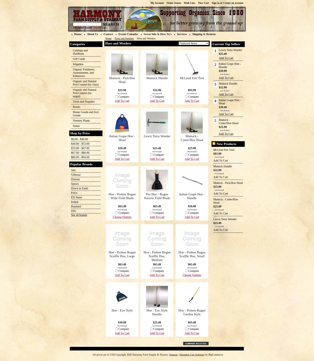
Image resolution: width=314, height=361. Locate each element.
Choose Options (122, 217)
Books (75, 107)
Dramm (75, 179)
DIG (73, 211)
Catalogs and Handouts (80, 52)
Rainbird (76, 206)
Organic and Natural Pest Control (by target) (83, 93)
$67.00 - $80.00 (80, 152)
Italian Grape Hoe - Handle (192, 196)
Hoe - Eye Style (122, 310)
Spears (75, 183)
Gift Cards (79, 58)
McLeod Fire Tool (192, 78)
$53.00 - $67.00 (80, 148)
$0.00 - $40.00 (79, 139)
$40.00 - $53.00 (80, 143)
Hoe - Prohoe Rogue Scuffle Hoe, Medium (157, 256)
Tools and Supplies (83, 101)
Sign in (216, 3)
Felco (74, 192)
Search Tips (100, 27)
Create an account (233, 3)
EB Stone (76, 197)
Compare (193, 96)
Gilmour (76, 174)
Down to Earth (79, 188)
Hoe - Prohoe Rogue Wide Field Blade (122, 196)
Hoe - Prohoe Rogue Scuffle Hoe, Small (192, 254)
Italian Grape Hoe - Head (122, 138)
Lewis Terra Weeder (157, 136)
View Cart (203, 3)
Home (108, 38)
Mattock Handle (157, 78)
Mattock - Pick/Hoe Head (122, 80)
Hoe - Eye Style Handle (157, 312)
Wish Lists (189, 3)
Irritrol (74, 201)
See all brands (79, 215)
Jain (73, 170)
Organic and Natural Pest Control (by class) (85, 83)
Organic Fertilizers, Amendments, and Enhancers (83, 72)
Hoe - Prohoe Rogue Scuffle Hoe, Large (122, 254)
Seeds (75, 126)
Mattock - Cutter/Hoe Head (192, 138)
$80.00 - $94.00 (80, 157)
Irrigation (77, 64)
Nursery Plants (81, 120)
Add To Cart (192, 100)
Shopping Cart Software (192, 354)
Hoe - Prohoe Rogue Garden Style (192, 312)
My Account (157, 3)
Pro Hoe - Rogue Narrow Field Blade (157, 196)
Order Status (174, 3)
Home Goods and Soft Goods (85, 114)
